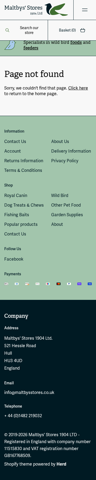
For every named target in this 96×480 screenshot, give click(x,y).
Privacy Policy (64, 161)
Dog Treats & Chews (24, 205)
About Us (60, 141)
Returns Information (23, 161)
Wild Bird (59, 195)
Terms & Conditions (23, 170)
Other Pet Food (66, 205)
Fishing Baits (16, 215)
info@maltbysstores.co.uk (29, 392)
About (57, 224)
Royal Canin (15, 195)
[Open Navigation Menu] (84, 10)
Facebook (13, 259)
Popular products (21, 224)
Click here (78, 88)
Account (12, 151)
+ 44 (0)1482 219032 (23, 416)
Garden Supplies (67, 215)
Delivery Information (71, 151)
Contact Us (15, 141)
